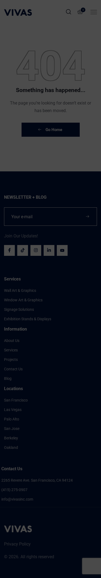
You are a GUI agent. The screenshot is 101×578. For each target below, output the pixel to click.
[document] (50, 289)
